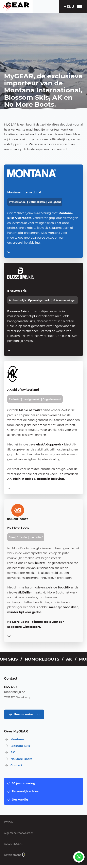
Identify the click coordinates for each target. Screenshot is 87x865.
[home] (16, 6)
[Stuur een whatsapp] (79, 857)
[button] (73, 6)
